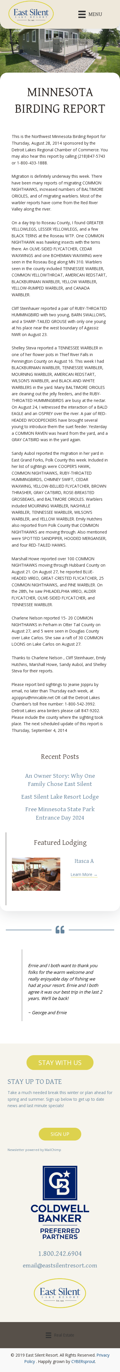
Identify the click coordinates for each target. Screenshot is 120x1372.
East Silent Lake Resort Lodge (60, 796)
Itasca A (84, 861)
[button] (60, 1062)
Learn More (84, 874)
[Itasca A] (36, 874)
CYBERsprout (83, 1361)
